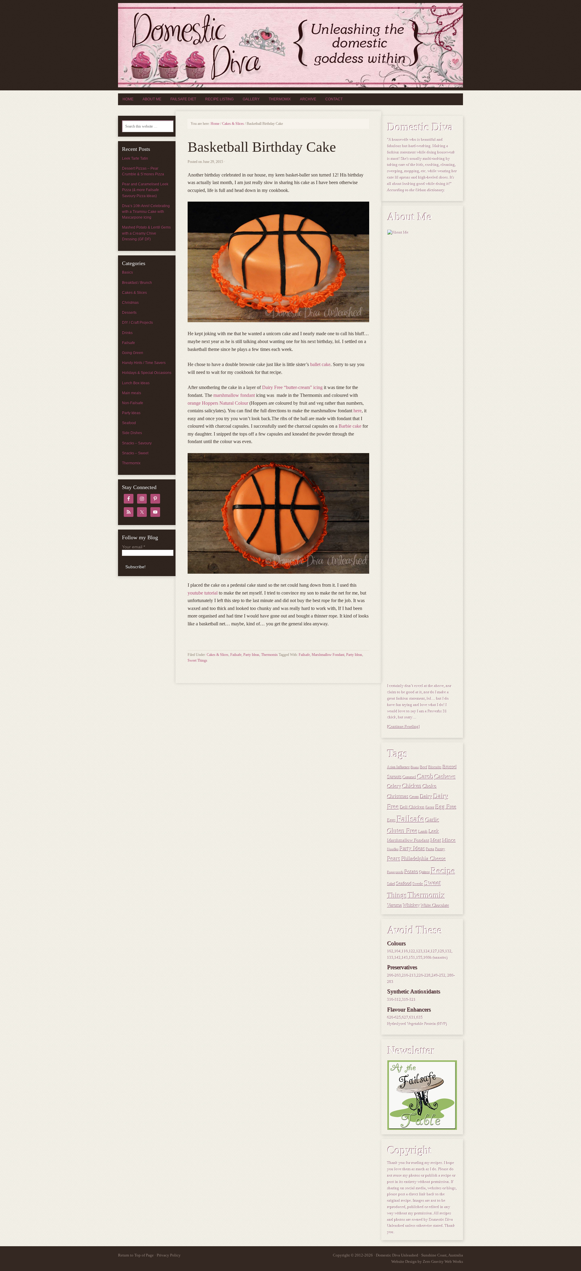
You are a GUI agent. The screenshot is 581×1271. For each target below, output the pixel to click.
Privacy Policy (169, 1255)
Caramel (409, 777)
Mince (449, 840)
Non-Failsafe (132, 403)
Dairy (426, 796)
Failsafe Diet (183, 99)
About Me (152, 99)
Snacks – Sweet (135, 453)
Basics (127, 272)
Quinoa (424, 872)
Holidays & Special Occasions (146, 373)
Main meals (131, 393)
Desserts (129, 312)
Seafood (404, 883)
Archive (308, 99)
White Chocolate (435, 905)
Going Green (132, 353)
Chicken (412, 786)
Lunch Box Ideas (135, 383)
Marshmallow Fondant (328, 655)
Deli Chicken (412, 807)
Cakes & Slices (217, 655)
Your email (133, 546)
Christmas (398, 796)
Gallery (251, 99)
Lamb (423, 831)
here (357, 410)
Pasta (430, 849)
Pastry (440, 849)
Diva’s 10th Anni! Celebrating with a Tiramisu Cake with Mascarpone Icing (146, 211)
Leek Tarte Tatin (135, 158)
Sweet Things (197, 660)
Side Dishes (132, 433)
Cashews (445, 776)
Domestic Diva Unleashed (290, 45)
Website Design (404, 1261)
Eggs (391, 820)
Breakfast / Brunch (137, 282)
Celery (394, 786)
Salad (391, 884)
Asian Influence (398, 768)
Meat (436, 840)
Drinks (127, 333)
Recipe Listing (219, 99)
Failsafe (235, 655)
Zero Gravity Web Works (443, 1261)
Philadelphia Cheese (424, 859)
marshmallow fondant (234, 395)
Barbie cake (350, 426)
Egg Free (446, 807)
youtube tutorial (203, 592)
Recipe (443, 870)
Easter (430, 808)
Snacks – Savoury (137, 443)
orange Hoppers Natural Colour (218, 403)
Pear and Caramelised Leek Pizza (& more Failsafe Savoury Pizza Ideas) (145, 190)
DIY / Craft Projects (137, 322)
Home (128, 99)
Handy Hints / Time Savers (144, 363)
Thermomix (280, 99)
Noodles (393, 849)
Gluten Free (402, 831)
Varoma (394, 905)
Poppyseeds (395, 872)
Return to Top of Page (136, 1255)
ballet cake (320, 364)
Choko (430, 786)
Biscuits (435, 767)
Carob (425, 776)
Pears (394, 858)
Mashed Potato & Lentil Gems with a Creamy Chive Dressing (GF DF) (146, 233)
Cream (414, 797)
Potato (412, 872)
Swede (418, 884)
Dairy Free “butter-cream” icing (292, 387)
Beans (415, 767)
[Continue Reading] (403, 727)
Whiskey (411, 905)
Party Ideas (251, 655)
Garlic (432, 820)
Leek (434, 831)
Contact (334, 99)
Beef (424, 767)
